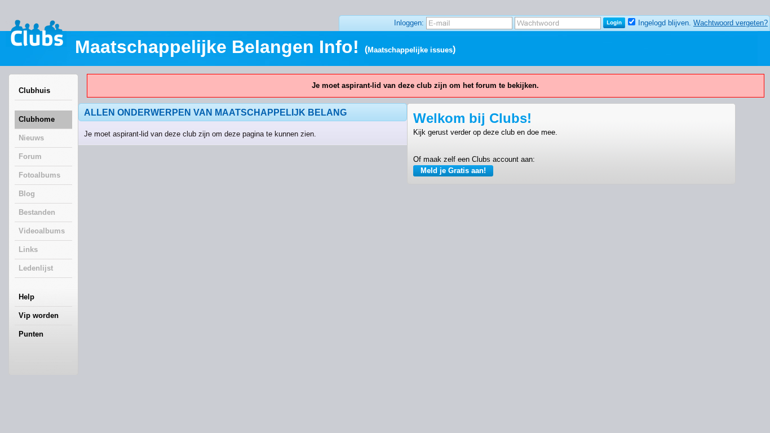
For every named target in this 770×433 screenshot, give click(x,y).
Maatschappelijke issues (410, 50)
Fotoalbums (39, 175)
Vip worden (39, 315)
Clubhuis (34, 90)
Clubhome (37, 119)
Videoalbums (42, 231)
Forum (30, 156)
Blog (27, 193)
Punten (31, 334)
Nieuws (31, 138)
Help (26, 297)
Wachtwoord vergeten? (730, 23)
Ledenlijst (36, 268)
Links (28, 249)
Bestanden (37, 212)
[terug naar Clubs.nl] (37, 33)
